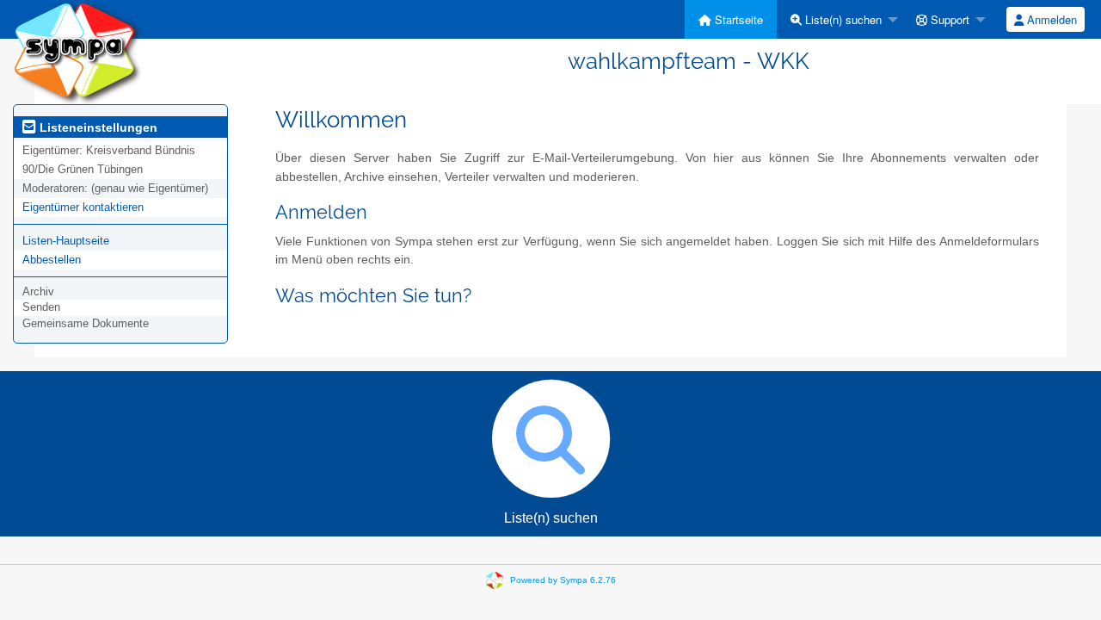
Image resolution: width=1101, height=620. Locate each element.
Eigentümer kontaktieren (83, 207)
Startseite (737, 19)
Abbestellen (51, 259)
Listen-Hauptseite (65, 240)
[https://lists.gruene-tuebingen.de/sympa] (77, 51)
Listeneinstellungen (96, 127)
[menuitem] (731, 19)
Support (948, 19)
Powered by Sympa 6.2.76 (563, 580)
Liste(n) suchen (842, 19)
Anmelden (1050, 19)
